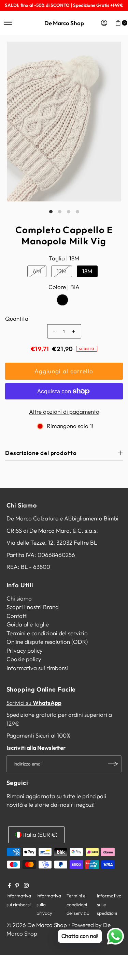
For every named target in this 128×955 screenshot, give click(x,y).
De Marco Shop (64, 23)
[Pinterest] (17, 886)
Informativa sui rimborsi (37, 667)
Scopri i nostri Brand (32, 606)
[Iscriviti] (113, 763)
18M (87, 271)
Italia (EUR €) (40, 834)
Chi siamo (19, 598)
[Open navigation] (8, 22)
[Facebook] (9, 886)
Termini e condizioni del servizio (47, 633)
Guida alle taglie (27, 624)
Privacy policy (24, 650)
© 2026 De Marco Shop (36, 924)
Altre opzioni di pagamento (64, 411)
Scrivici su (33, 702)
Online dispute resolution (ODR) (47, 641)
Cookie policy (23, 659)
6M (37, 271)
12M (62, 271)
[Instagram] (26, 886)
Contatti (17, 615)
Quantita (16, 318)
